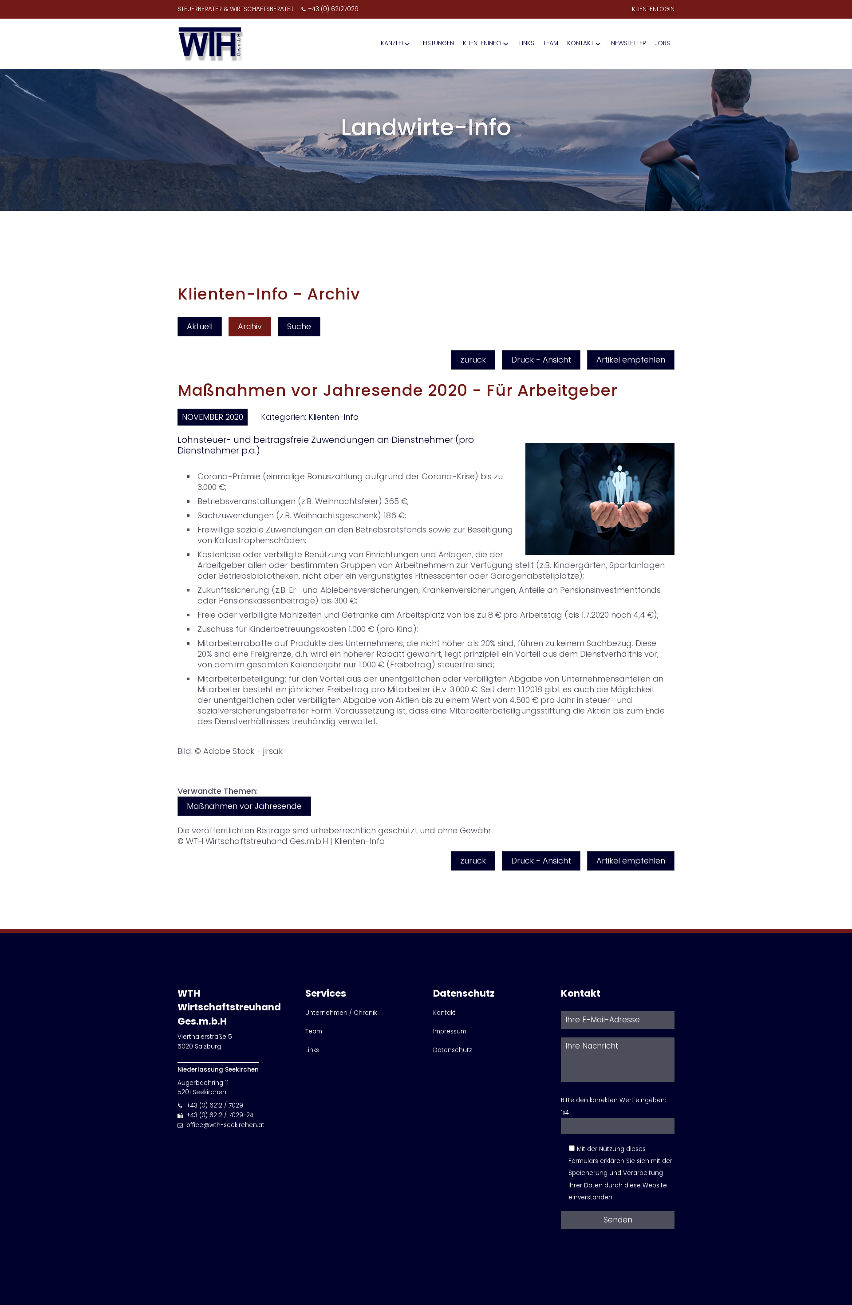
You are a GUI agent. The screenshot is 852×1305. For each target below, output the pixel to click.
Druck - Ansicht (541, 359)
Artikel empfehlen (630, 359)
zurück (473, 359)
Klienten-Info (333, 416)
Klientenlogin (653, 9)
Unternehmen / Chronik (341, 1013)
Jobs (662, 43)
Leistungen (437, 43)
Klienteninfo (482, 43)
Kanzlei (392, 43)
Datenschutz (452, 1050)
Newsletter (628, 43)
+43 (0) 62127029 (333, 9)
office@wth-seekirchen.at (225, 1125)
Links (526, 43)
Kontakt (580, 43)
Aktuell (200, 326)
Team (550, 43)
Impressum (449, 1031)
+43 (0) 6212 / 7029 (214, 1105)
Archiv (250, 326)
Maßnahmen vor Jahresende (244, 806)
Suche (299, 326)
